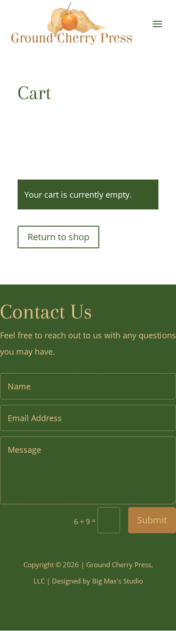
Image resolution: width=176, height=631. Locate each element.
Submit (152, 520)
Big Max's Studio (117, 580)
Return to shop (58, 237)
